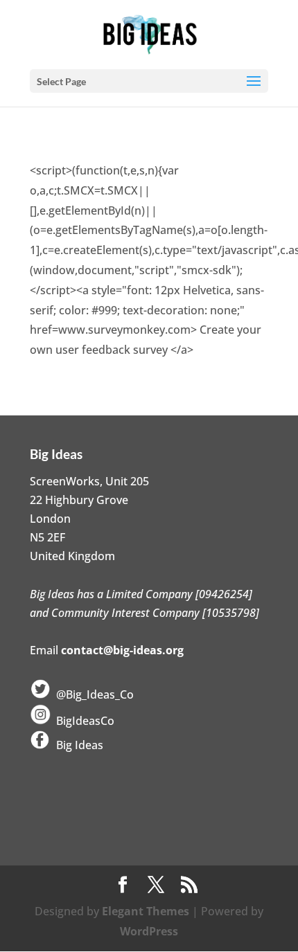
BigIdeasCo (82, 720)
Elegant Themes (145, 911)
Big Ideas (77, 745)
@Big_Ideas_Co (92, 694)
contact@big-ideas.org (122, 650)
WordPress (149, 931)
